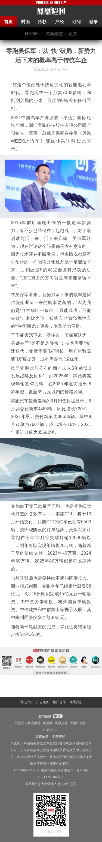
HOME (31, 33)
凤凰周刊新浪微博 (27, 723)
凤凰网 (47, 723)
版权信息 (41, 737)
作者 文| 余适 (59, 69)
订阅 (76, 21)
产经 (59, 21)
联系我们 (75, 702)
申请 (57, 716)
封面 (25, 21)
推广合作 (59, 702)
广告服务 (42, 702)
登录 (93, 21)
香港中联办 (78, 723)
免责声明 (58, 737)
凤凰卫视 (61, 723)
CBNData (50, 730)
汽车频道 (54, 33)
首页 (8, 21)
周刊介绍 (26, 702)
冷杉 (42, 21)
